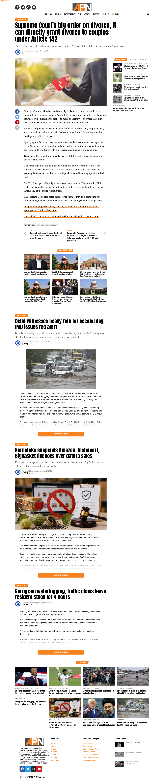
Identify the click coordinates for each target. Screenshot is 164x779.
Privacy (54, 757)
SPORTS (86, 14)
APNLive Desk (29, 344)
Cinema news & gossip (92, 757)
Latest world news (90, 755)
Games (117, 14)
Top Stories (87, 746)
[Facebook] (22, 769)
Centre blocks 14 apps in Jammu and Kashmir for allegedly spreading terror (61, 216)
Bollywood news (89, 760)
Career (53, 749)
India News (48, 14)
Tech (79, 14)
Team (53, 746)
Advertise (55, 755)
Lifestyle (96, 14)
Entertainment (69, 14)
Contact (54, 752)
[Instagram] (33, 769)
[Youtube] (39, 769)
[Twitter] (28, 769)
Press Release (89, 752)
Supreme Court (52, 225)
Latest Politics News (91, 749)
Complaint (55, 760)
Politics (58, 14)
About (53, 743)
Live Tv (107, 14)
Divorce (41, 225)
